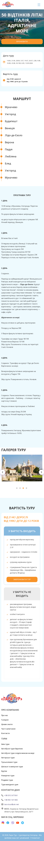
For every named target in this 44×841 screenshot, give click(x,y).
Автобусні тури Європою (12, 748)
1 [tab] (17, 488)
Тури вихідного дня (9, 784)
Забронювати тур (22, 579)
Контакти (5, 733)
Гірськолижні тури (9, 762)
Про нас (4, 715)
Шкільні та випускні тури (12, 766)
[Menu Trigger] (39, 5)
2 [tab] (20, 488)
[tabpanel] (22, 468)
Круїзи (4, 771)
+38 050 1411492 (11, 800)
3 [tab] (24, 488)
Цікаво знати (6, 724)
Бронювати (22, 41)
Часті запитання (8, 729)
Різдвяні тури (7, 780)
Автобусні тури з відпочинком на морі (17, 753)
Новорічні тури (7, 775)
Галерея (4, 720)
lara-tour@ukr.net (11, 804)
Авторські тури (8, 757)
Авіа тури (5, 744)
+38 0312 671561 (11, 795)
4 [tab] (27, 488)
